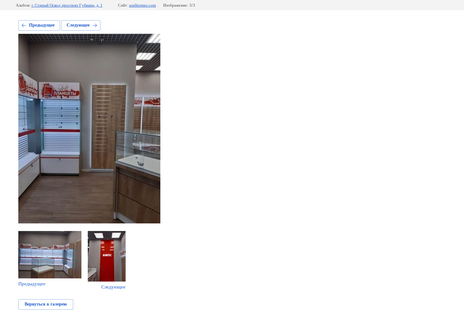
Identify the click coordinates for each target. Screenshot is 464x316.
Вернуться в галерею (46, 304)
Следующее (78, 25)
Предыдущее (42, 25)
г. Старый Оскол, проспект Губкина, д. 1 (67, 5)
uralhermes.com (142, 5)
